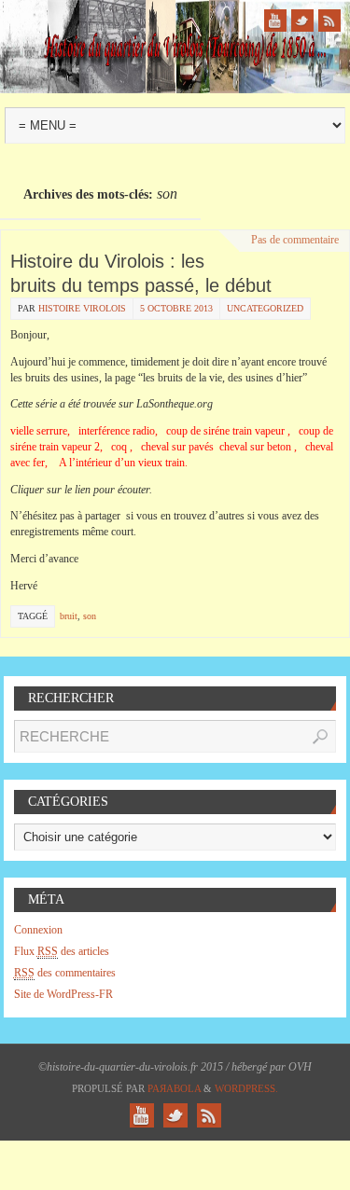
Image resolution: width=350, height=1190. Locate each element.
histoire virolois (82, 308)
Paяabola (174, 1088)
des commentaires (65, 972)
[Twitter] (302, 20)
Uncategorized (265, 308)
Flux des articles (61, 951)
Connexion (38, 929)
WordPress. (246, 1088)
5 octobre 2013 (176, 308)
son (89, 616)
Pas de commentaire (295, 239)
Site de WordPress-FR (63, 994)
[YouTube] (275, 20)
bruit (68, 616)
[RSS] (329, 20)
